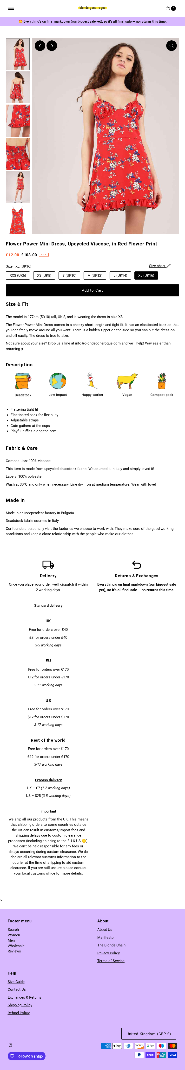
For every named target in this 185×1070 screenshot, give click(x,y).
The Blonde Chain (111, 945)
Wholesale (16, 946)
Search (13, 929)
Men (11, 940)
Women (14, 935)
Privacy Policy (108, 953)
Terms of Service (111, 961)
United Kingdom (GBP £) (148, 1034)
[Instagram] (10, 1045)
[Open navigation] (11, 8)
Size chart (157, 266)
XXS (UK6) (18, 275)
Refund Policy (19, 1013)
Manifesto (105, 937)
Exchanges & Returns (24, 997)
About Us (104, 929)
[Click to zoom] (171, 45)
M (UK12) (94, 275)
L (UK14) (120, 275)
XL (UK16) (146, 275)
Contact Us (17, 989)
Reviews (14, 951)
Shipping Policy (20, 1005)
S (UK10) (69, 275)
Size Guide (16, 982)
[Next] (51, 45)
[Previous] (40, 45)
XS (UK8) (44, 275)
